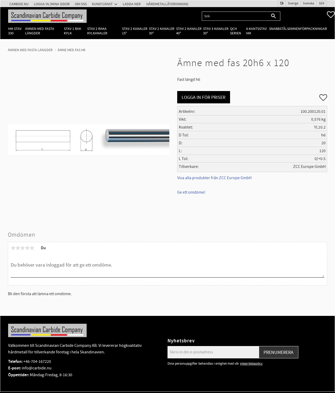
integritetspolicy (251, 364)
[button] (331, 15)
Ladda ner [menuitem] (132, 4)
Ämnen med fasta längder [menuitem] (39, 31)
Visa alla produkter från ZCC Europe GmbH (214, 177)
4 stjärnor (27, 248)
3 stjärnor (22, 248)
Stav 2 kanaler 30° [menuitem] (161, 31)
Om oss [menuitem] (81, 4)
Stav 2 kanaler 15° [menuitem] (134, 31)
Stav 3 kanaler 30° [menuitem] (215, 31)
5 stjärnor (32, 248)
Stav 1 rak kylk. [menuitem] (72, 31)
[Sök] (273, 16)
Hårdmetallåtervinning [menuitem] (167, 4)
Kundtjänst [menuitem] (102, 4)
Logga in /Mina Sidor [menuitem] (52, 4)
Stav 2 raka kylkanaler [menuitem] (97, 31)
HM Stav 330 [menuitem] (14, 31)
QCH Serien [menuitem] (235, 31)
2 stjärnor (17, 248)
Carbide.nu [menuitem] (19, 4)
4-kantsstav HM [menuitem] (256, 31)
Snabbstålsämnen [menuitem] (284, 28)
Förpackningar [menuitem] (313, 28)
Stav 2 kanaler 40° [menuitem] (189, 31)
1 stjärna (13, 248)
